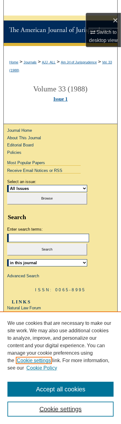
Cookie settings (34, 360)
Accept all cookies (60, 389)
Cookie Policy (41, 368)
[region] (60, 367)
